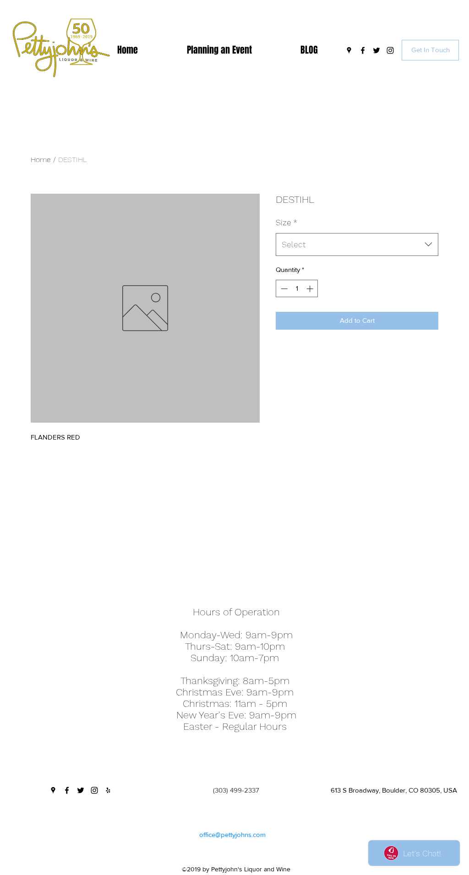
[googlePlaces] (349, 50)
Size (286, 222)
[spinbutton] (297, 288)
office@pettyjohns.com (232, 834)
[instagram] (390, 50)
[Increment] (311, 288)
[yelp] (108, 790)
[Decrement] (283, 288)
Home (41, 159)
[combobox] (357, 244)
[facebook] (362, 50)
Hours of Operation (236, 612)
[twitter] (376, 50)
